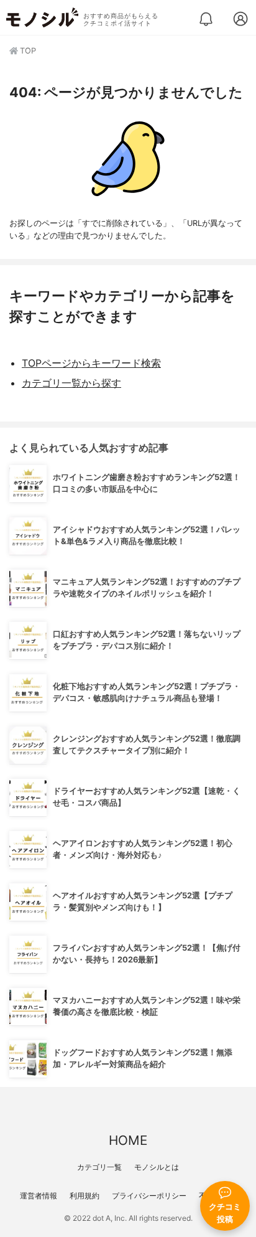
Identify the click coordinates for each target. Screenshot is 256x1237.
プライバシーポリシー (149, 1195)
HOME (128, 1140)
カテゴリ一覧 (99, 1167)
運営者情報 (38, 1195)
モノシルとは (156, 1167)
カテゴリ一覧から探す (71, 383)
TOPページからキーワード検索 (91, 363)
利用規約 (84, 1195)
